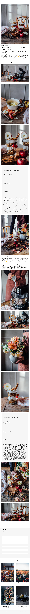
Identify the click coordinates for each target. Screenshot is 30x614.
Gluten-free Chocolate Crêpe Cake (8, 582)
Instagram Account (14, 259)
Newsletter (24, 611)
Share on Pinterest (15, 524)
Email (3, 548)
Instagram (10, 55)
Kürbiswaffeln (11, 268)
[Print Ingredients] (15, 168)
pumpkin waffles (17, 62)
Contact (21, 611)
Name (3, 545)
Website (3, 552)
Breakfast (2, 45)
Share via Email (26, 524)
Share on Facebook (4, 525)
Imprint (28, 611)
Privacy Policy (27, 612)
